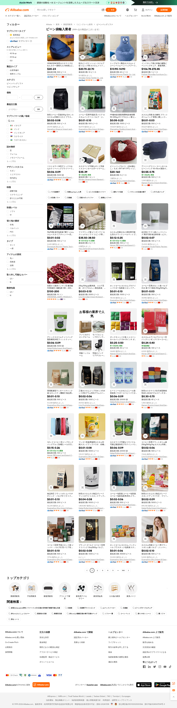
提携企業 (146, 657)
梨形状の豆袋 (42, 613)
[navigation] (25, 298)
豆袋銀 (125, 608)
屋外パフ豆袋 (118, 192)
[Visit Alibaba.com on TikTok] (170, 666)
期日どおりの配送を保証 (49, 647)
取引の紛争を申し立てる (118, 647)
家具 (57, 24)
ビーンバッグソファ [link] (105, 24)
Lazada (88, 696)
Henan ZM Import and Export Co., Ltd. (123, 245)
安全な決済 (44, 637)
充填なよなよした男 (74, 192)
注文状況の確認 (149, 647)
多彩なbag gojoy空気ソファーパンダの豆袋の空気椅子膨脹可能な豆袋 (35, 608)
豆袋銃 (69, 198)
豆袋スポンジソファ (86, 198)
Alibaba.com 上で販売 (151, 637)
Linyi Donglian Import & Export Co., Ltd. (92, 297)
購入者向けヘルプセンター (119, 637)
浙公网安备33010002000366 (131, 704)
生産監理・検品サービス (49, 657)
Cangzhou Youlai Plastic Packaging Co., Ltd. (154, 247)
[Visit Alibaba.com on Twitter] (154, 666)
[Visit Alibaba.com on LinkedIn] (149, 666)
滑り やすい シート (144, 613)
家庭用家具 (67, 24)
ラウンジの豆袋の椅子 (138, 192)
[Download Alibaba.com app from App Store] (144, 684)
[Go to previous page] (87, 570)
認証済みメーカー (81, 637)
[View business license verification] (112, 704)
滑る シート (15, 619)
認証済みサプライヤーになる (154, 652)
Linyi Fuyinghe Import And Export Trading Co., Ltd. (154, 129)
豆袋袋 (70, 608)
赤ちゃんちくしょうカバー (20, 613)
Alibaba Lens (10, 685)
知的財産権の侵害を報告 (118, 657)
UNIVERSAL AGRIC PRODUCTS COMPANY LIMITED (60, 297)
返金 (110, 652)
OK (38, 97)
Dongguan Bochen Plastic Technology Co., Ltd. (60, 247)
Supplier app (92, 685)
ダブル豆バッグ (158, 192)
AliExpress (51, 696)
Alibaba (49, 24)
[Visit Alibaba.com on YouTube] (165, 666)
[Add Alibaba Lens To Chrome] (41, 684)
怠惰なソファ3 (106, 198)
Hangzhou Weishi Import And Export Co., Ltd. (60, 74)
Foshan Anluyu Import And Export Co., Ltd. (123, 181)
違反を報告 (112, 662)
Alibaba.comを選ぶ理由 (14, 637)
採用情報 (8, 652)
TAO (108, 696)
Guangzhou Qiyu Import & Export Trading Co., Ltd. (92, 129)
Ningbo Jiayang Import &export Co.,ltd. (92, 179)
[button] (103, 9)
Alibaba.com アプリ (108, 685)
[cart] (136, 10)
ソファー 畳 (109, 613)
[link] (173, 683)
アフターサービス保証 (49, 652)
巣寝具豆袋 (58, 613)
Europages (126, 696)
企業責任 (8, 647)
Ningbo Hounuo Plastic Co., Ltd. (122, 74)
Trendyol (116, 696)
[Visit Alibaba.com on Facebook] (144, 666)
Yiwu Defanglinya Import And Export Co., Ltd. (92, 249)
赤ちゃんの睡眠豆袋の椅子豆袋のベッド (83, 613)
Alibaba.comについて (14, 632)
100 (123, 570)
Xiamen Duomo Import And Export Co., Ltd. (154, 183)
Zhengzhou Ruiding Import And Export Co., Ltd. (123, 129)
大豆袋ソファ (55, 198)
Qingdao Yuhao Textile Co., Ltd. (91, 78)
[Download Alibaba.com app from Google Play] (163, 684)
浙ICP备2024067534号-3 (154, 704)
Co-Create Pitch (11, 642)
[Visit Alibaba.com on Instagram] (159, 666)
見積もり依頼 (79, 642)
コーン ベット (125, 613)
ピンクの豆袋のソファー (97, 192)
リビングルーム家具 (84, 24)
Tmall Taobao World (76, 696)
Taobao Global (99, 696)
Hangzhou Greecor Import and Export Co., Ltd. (60, 129)
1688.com (62, 696)
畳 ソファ (161, 613)
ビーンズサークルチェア (143, 608)
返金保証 (43, 642)
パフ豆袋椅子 (55, 192)
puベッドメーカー (109, 608)
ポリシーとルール (47, 662)
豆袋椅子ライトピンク (87, 608)
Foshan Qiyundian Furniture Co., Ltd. (154, 74)
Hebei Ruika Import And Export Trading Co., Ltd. (60, 177)
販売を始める (148, 642)
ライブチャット (114, 642)
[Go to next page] (128, 570)
